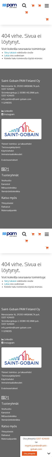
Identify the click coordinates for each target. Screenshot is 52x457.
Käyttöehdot (7, 150)
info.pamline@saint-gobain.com (16, 99)
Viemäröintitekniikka (10, 191)
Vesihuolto (6, 180)
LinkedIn (8, 111)
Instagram (8, 114)
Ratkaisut (5, 207)
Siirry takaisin (10, 52)
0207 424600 (7, 89)
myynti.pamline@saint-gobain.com (36, 447)
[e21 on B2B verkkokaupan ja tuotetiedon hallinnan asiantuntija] (5, 169)
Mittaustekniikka (8, 188)
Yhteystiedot (7, 203)
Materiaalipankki (9, 210)
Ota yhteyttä (29, 453)
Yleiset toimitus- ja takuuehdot (16, 143)
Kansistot (5, 184)
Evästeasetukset (9, 160)
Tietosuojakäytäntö (10, 147)
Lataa (7, 55)
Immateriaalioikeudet (11, 154)
